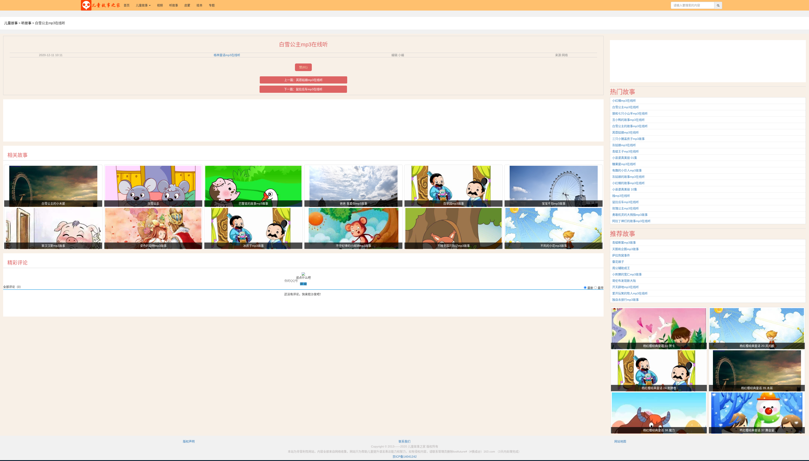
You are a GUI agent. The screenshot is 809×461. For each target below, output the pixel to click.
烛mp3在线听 (621, 195)
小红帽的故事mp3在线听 (628, 183)
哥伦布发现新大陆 (624, 280)
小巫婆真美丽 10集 (624, 189)
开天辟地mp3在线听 (625, 287)
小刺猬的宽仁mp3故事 (627, 274)
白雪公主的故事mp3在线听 (630, 126)
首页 (128, 5)
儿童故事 (11, 23)
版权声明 (189, 441)
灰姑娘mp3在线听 (624, 145)
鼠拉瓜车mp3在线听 (309, 89)
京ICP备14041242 (404, 456)
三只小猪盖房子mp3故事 (628, 138)
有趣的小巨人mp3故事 (627, 170)
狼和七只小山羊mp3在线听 (630, 113)
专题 (212, 5)
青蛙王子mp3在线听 (625, 151)
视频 (160, 5)
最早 (601, 287)
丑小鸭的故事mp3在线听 (628, 119)
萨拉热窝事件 (621, 255)
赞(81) (303, 67)
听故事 (173, 5)
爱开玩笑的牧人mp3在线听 (630, 293)
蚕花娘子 (618, 261)
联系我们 (404, 441)
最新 (590, 287)
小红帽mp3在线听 (624, 100)
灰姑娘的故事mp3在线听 (628, 176)
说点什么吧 (303, 277)
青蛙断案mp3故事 (624, 242)
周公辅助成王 (621, 268)
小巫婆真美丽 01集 (624, 157)
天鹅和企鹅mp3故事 (625, 249)
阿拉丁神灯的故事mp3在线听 (631, 221)
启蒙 (187, 5)
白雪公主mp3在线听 (625, 107)
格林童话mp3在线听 (227, 55)
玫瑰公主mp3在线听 (625, 208)
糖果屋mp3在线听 (624, 164)
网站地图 (620, 441)
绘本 (199, 5)
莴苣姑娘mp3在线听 (309, 80)
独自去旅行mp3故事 (625, 299)
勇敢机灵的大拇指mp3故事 (630, 214)
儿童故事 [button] (142, 5)
